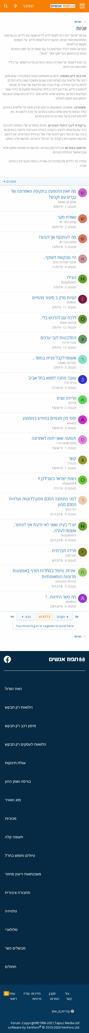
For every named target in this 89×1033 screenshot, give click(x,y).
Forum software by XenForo (44, 1025)
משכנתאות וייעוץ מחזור (23, 874)
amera (71, 423)
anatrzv (71, 601)
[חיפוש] (6, 6)
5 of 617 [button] (44, 616)
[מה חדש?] (15, 6)
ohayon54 (69, 483)
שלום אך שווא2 (67, 202)
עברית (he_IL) (61, 1011)
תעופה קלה (14, 837)
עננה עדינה (69, 342)
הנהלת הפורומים (65, 581)
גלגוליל (72, 463)
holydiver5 (68, 282)
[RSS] (6, 993)
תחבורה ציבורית (17, 892)
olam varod (68, 322)
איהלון (72, 403)
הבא (27, 616)
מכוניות (10, 818)
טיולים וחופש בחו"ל (20, 855)
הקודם (61, 616)
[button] (82, 6)
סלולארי (11, 930)
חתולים (10, 967)
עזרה (26, 993)
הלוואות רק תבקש (19, 707)
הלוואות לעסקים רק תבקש (25, 744)
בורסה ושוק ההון (18, 781)
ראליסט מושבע (67, 363)
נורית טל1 (70, 383)
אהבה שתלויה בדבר (64, 262)
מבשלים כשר (15, 948)
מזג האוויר (13, 800)
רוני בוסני (70, 509)
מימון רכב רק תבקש (20, 726)
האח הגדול (13, 689)
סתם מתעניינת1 (66, 443)
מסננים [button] (11, 181)
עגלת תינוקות (15, 763)
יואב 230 (70, 555)
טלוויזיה (11, 911)
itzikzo (71, 302)
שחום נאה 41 (67, 222)
